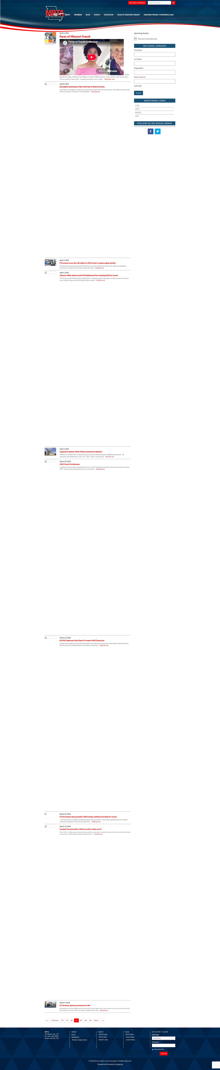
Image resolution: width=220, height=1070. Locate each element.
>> (103, 1020)
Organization (138, 68)
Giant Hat (119, 1064)
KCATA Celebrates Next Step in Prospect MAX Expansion (82, 640)
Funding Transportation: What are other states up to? (81, 829)
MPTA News (130, 1034)
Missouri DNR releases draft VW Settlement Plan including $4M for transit (89, 275)
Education (108, 15)
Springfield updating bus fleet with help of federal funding (82, 86)
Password (155, 1042)
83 (86, 1020)
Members (78, 15)
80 (72, 1020)
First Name (138, 50)
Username (155, 1035)
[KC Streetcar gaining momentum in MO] (50, 1005)
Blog (88, 15)
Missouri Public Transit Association (56, 14)
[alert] (154, 38)
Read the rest (109, 79)
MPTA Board (103, 1034)
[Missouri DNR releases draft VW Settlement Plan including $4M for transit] (50, 358)
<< (47, 1020)
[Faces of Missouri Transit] (50, 39)
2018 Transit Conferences (70, 464)
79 (67, 1020)
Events (97, 15)
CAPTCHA (138, 86)
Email (140, 77)
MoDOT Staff (103, 1040)
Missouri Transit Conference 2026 (159, 15)
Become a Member (137, 3)
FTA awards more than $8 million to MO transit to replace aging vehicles (88, 263)
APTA (137, 109)
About (67, 15)
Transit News (130, 1037)
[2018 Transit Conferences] (50, 547)
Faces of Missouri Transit (128, 15)
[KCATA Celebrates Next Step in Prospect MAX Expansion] (50, 723)
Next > (96, 1020)
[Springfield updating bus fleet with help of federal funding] (50, 170)
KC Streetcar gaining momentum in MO (75, 1005)
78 (62, 1020)
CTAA (137, 105)
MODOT (138, 113)
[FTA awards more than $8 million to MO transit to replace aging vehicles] (50, 263)
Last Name (138, 59)
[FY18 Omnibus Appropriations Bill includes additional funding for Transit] (46, 814)
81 (76, 1020)
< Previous (55, 1020)
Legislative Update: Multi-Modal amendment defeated (81, 451)
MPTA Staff (103, 1037)
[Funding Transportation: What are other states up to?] (50, 912)
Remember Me (159, 1049)
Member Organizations (79, 1040)
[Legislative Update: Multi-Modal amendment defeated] (50, 452)
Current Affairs (130, 1040)
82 (81, 1020)
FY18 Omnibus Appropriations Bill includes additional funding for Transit (88, 816)
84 (90, 1020)
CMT (137, 116)
